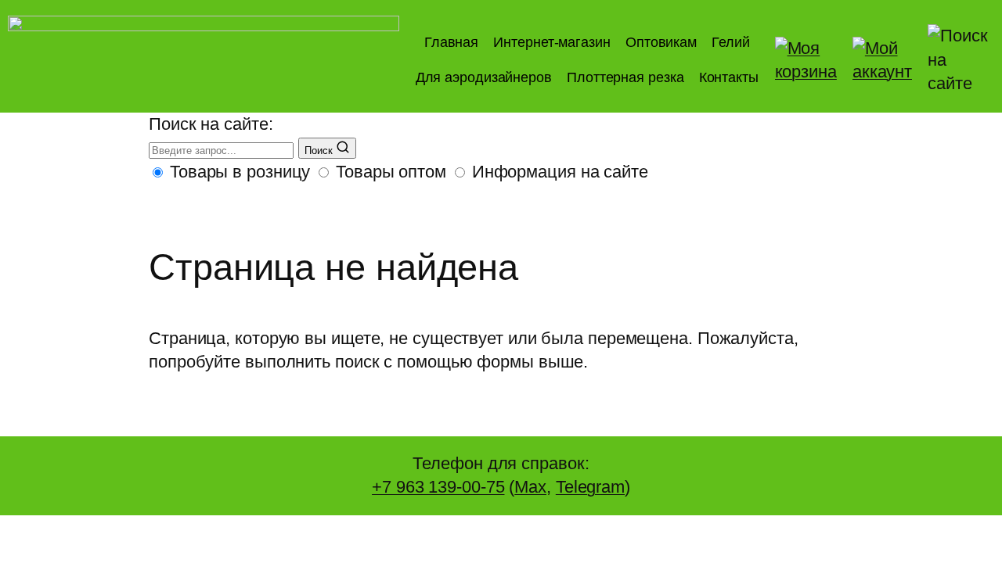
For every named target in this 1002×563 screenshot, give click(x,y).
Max (530, 487)
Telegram (590, 487)
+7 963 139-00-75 (438, 487)
